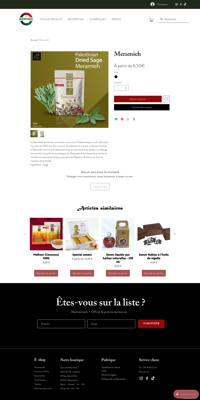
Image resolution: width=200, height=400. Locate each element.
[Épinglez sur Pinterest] (122, 119)
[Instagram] (176, 4)
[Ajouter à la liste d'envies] (166, 99)
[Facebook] (180, 4)
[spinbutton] (121, 88)
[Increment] (126, 88)
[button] (151, 20)
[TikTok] (185, 4)
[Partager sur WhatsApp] (128, 119)
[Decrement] (116, 88)
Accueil (34, 40)
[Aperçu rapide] (46, 234)
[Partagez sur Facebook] (116, 119)
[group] (100, 247)
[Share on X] (134, 119)
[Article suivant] (175, 234)
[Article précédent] (25, 234)
